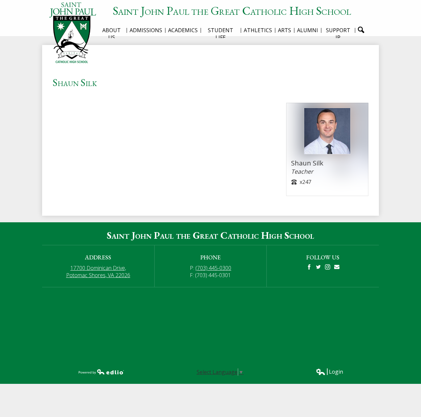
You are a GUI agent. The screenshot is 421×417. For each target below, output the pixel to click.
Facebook (309, 267)
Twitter (318, 267)
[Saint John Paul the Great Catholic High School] (75, 32)
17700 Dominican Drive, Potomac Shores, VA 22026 (98, 271)
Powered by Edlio (101, 371)
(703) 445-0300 (213, 268)
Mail (336, 267)
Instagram (327, 267)
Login (329, 371)
